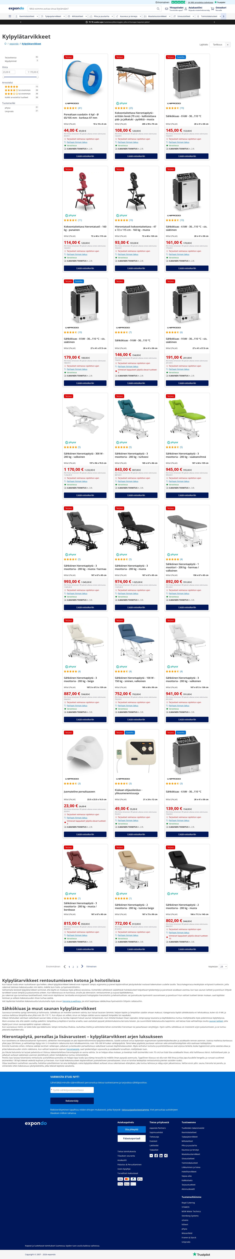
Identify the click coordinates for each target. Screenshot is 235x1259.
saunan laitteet (216, 1021)
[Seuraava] (82, 966)
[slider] (3, 77)
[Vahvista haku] (158, 9)
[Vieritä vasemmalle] (15, 22)
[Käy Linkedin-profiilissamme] (161, 1156)
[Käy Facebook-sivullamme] (156, 1156)
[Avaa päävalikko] (10, 16)
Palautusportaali (131, 1138)
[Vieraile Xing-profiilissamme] (166, 1156)
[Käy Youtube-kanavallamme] (151, 1156)
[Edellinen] (64, 966)
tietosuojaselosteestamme (135, 1109)
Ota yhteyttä (131, 1129)
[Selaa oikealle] (208, 22)
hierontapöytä (73, 1049)
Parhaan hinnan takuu (77, 142)
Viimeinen (91, 966)
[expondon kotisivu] (5, 43)
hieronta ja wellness (72, 1001)
